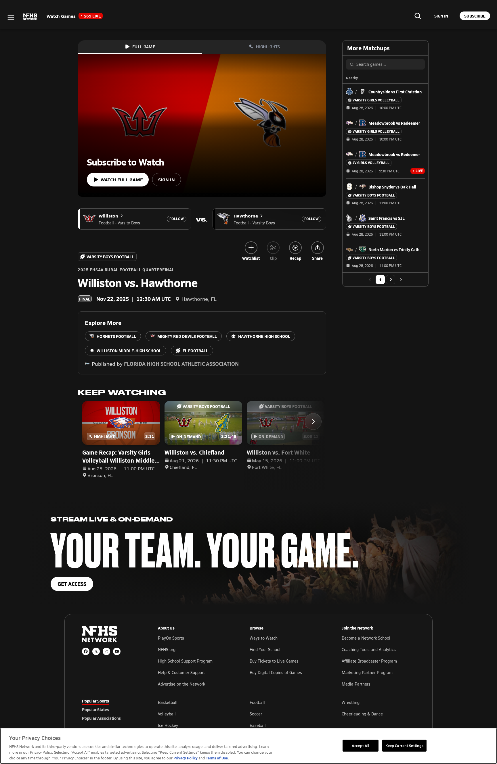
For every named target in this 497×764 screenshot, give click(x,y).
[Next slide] (313, 421)
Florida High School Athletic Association (181, 363)
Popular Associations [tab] (101, 718)
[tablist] (110, 709)
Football (257, 702)
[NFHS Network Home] (30, 17)
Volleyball (167, 714)
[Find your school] (417, 16)
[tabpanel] (286, 714)
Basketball (167, 702)
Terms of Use (217, 758)
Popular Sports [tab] (95, 701)
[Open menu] (11, 17)
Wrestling (351, 702)
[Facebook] (85, 651)
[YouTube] (117, 651)
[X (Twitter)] (96, 651)
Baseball (258, 725)
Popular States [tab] (95, 709)
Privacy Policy (185, 758)
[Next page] (401, 279)
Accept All (360, 745)
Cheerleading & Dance (362, 714)
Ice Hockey (168, 725)
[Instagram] (106, 651)
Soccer (256, 714)
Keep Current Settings (404, 745)
